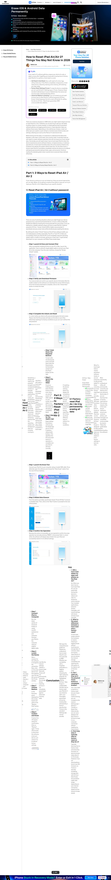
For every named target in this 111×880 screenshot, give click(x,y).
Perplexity (43, 110)
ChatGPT (34, 110)
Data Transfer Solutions (78, 91)
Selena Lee (34, 64)
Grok (34, 114)
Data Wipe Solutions (36, 49)
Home (27, 49)
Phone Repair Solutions (78, 112)
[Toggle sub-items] (67, 159)
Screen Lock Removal (77, 101)
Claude (62, 110)
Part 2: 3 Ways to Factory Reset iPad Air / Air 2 (43, 165)
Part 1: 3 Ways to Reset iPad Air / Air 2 (41, 162)
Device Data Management (78, 118)
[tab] (11, 50)
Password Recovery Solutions (79, 105)
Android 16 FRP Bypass (70, 2)
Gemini (53, 110)
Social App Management (78, 95)
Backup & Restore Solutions (79, 108)
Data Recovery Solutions (78, 98)
